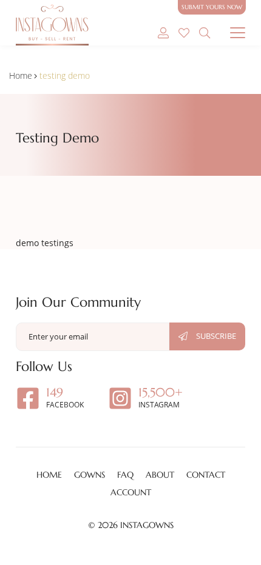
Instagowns (147, 525)
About (160, 474)
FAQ (125, 474)
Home (20, 75)
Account (130, 492)
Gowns (89, 474)
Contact (205, 474)
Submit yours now (211, 7)
